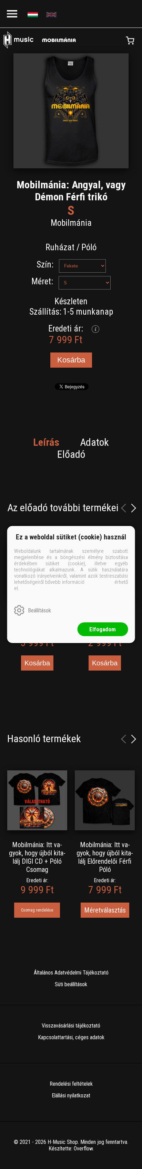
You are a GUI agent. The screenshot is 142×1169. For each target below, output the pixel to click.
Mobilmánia (71, 223)
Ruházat (59, 247)
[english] (52, 14)
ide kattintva (99, 582)
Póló (89, 247)
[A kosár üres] (130, 40)
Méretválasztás (105, 910)
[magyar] (34, 14)
